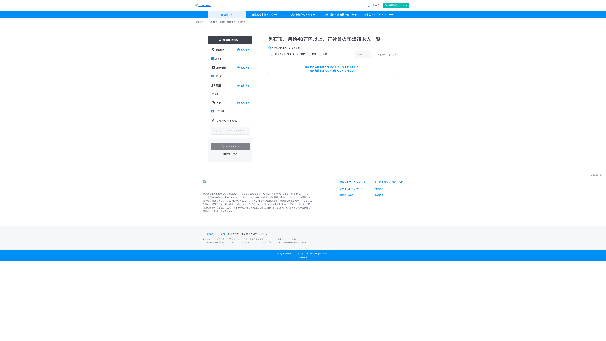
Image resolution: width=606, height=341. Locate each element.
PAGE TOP (597, 175)
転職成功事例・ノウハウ (265, 14)
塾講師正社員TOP (227, 22)
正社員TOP (227, 14)
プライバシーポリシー (351, 188)
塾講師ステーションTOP (206, 22)
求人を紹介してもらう (303, 14)
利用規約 (379, 188)
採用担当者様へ (348, 195)
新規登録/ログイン (398, 5)
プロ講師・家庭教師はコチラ (341, 14)
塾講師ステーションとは (352, 182)
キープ (376, 5)
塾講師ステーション (217, 233)
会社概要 (379, 195)
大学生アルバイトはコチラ (378, 14)
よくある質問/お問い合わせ (388, 182)
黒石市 (218, 58)
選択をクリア (230, 153)
